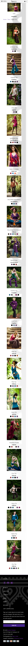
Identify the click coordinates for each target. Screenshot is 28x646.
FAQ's (4, 598)
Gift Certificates (8, 608)
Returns (5, 605)
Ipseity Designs (12, 630)
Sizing (5, 601)
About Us (6, 591)
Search (5, 587)
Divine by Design (18, 638)
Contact (5, 594)
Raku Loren (15, 636)
